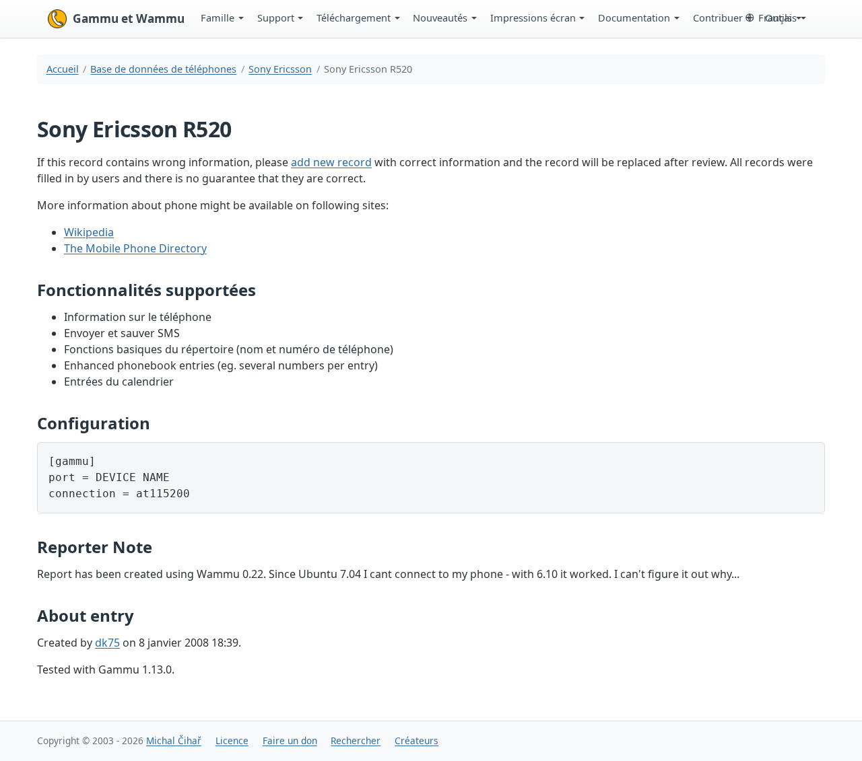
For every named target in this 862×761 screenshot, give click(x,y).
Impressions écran (533, 17)
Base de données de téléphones (163, 69)
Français (777, 17)
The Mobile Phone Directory (135, 248)
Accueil (62, 69)
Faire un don (290, 740)
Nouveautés (440, 17)
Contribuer (718, 17)
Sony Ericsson (280, 69)
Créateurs (416, 740)
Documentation (634, 17)
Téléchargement (354, 17)
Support (275, 17)
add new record (331, 162)
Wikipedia (89, 232)
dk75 (107, 642)
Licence (232, 740)
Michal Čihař (173, 740)
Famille (217, 17)
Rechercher (355, 740)
